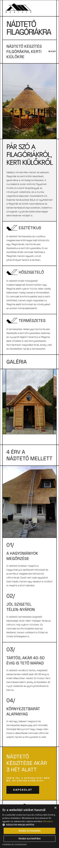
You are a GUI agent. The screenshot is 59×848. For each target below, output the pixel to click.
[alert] (29, 826)
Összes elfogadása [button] (30, 830)
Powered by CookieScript (14, 844)
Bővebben (48, 821)
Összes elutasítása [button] (29, 838)
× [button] (55, 808)
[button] (29, 824)
